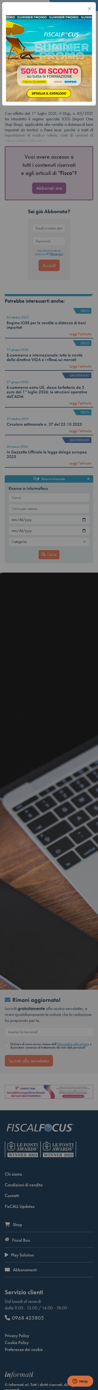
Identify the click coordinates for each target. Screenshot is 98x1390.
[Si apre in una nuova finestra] (49, 58)
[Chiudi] (89, 8)
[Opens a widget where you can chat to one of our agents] (80, 1382)
